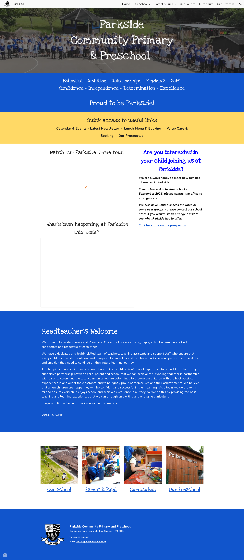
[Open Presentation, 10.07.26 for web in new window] (128, 242)
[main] (122, 40)
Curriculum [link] (206, 4)
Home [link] (126, 4)
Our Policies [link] (187, 4)
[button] (240, 4)
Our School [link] (141, 4)
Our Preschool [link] (226, 4)
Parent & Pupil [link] (163, 4)
